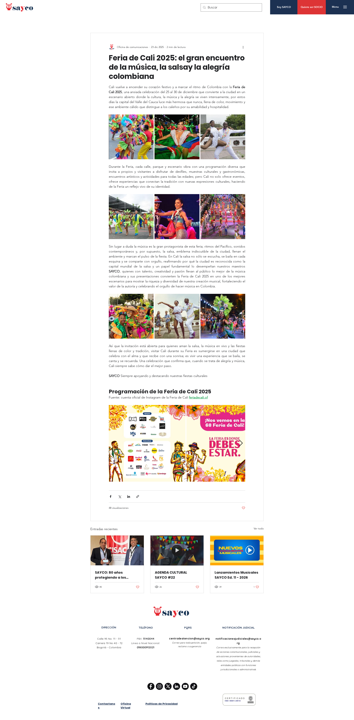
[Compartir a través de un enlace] (137, 496)
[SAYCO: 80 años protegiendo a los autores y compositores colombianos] (117, 550)
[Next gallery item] (241, 443)
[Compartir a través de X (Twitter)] (119, 496)
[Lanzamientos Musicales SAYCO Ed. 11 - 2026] (236, 550)
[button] (335, 7)
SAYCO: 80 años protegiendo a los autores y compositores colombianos (116, 575)
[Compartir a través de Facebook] (110, 496)
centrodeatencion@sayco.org (189, 638)
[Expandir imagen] (131, 136)
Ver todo (259, 528)
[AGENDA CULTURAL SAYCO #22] (177, 550)
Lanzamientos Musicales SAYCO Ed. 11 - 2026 (236, 575)
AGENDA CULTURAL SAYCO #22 (171, 575)
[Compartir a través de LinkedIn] (128, 496)
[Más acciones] (243, 47)
